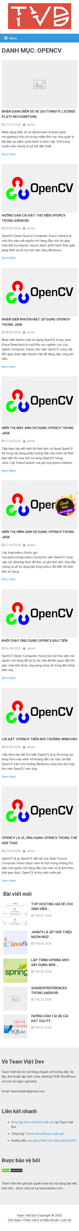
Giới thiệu (14, 1220)
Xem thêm (9, 154)
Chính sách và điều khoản (41, 1220)
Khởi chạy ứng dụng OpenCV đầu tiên (34, 641)
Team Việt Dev (27, 1215)
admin (31, 124)
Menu (13, 38)
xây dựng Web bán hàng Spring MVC (52, 1140)
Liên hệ (66, 1220)
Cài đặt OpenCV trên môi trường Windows (39, 739)
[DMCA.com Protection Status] (12, 1171)
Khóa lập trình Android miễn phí (32, 1122)
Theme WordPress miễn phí (44, 1134)
